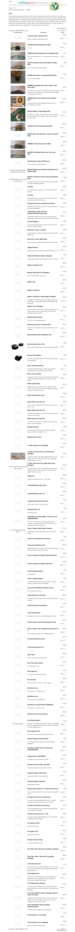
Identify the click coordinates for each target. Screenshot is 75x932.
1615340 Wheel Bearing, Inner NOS (39, 45)
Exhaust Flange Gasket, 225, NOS (38, 764)
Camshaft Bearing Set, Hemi (36, 485)
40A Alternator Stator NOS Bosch (38, 161)
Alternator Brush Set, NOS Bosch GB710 (40, 203)
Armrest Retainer (33, 221)
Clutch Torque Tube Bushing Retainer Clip (41, 622)
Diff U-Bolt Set (32, 671)
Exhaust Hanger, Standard (36, 781)
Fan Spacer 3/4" (32, 831)
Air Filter (30, 187)
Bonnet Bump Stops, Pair (35, 344)
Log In (10, 1)
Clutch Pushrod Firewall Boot (37, 605)
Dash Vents (31, 654)
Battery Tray (31, 282)
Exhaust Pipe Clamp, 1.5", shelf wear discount (42, 789)
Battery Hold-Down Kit (34, 265)
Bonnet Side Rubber (34, 355)
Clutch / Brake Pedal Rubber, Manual (39, 528)
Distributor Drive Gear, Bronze (37, 714)
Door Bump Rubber (33, 720)
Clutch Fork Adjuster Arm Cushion (39, 538)
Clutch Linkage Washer (35, 571)
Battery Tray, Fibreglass (35, 306)
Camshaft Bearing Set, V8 (35, 493)
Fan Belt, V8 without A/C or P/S (37, 814)
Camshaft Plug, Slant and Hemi (37, 501)
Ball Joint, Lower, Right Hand (37, 239)
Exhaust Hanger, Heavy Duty (36, 773)
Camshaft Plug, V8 (33, 509)
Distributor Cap (32, 688)
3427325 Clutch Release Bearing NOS (39, 126)
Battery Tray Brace (33, 290)
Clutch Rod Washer (33, 613)
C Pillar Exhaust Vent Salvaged (37, 445)
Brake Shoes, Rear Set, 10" (36, 402)
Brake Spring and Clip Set (36, 410)
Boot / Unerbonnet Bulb (35, 365)
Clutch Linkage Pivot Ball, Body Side (39, 563)
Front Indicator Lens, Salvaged (37, 922)
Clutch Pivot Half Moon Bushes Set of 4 (40, 588)
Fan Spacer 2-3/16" (33, 823)
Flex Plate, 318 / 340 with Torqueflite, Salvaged (42, 849)
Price (62, 32)
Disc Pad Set (31, 679)
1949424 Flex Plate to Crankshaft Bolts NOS (42, 75)
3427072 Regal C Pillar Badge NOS (38, 111)
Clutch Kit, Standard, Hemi (36, 545)
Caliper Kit (30, 476)
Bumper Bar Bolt (33, 427)
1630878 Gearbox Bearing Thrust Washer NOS (42, 53)
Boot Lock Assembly (34, 374)
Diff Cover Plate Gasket (35, 663)
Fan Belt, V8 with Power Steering (38, 805)
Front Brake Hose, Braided (36, 883)
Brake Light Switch (33, 383)
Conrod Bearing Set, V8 (35, 647)
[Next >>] (64, 30)
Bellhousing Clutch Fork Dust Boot (39, 324)
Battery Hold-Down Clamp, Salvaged (39, 256)
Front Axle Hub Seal (34, 864)
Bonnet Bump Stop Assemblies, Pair (39, 334)
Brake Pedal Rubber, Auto (36, 395)
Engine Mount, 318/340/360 (36, 756)
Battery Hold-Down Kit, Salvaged (38, 272)
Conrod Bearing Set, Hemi (36, 639)
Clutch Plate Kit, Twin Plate (36, 595)
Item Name (43, 32)
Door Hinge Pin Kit (33, 731)
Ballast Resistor (32, 247)
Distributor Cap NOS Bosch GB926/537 (40, 704)
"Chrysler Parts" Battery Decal (37, 36)
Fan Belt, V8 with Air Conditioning (38, 797)
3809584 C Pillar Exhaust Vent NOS (39, 144)
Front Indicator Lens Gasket (36, 915)
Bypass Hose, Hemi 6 (34, 437)
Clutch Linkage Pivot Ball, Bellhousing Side (42, 555)
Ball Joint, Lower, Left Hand (36, 230)
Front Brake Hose (33, 873)
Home (10, 8)
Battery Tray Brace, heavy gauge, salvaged (41, 296)
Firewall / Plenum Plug (35, 840)
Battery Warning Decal (34, 317)
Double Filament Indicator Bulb (37, 738)
